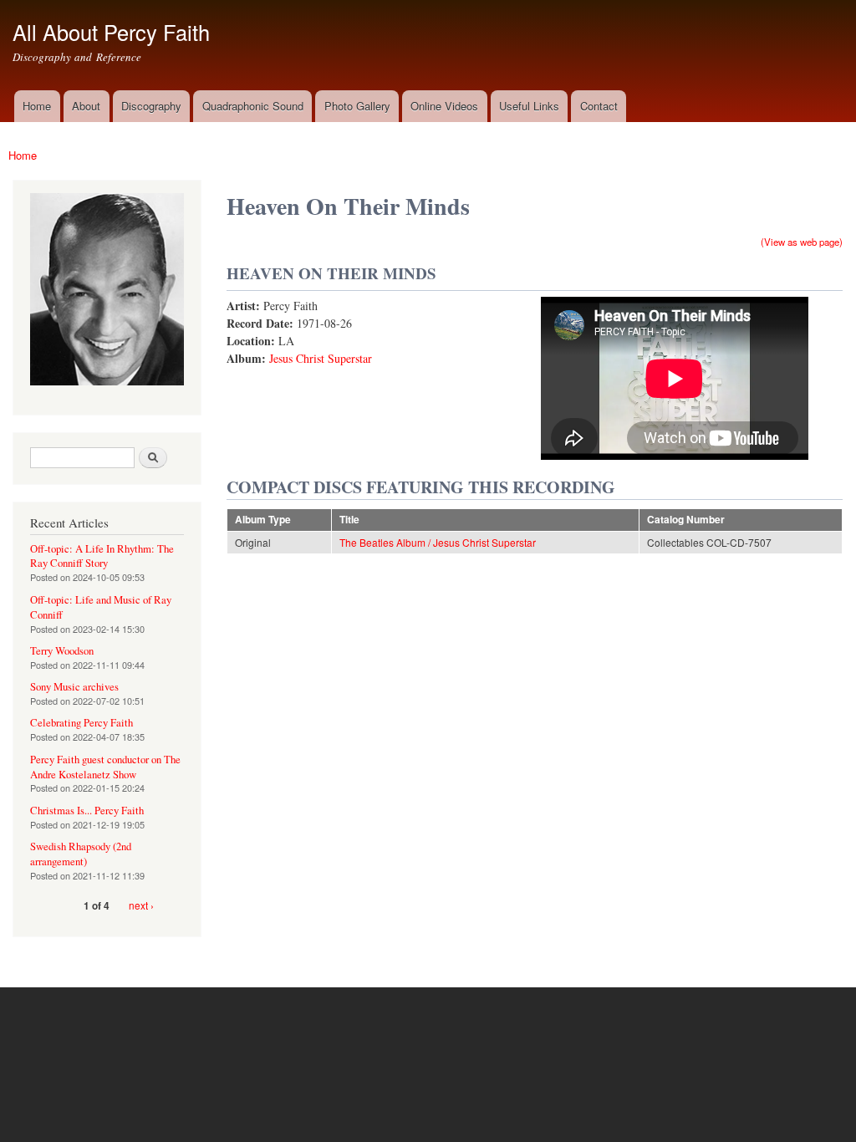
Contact (599, 106)
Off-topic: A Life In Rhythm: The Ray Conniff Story (102, 556)
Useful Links (529, 106)
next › (141, 905)
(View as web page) (802, 241)
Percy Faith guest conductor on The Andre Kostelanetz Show (105, 767)
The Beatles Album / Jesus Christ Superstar (437, 542)
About (86, 106)
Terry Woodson (62, 651)
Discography (151, 106)
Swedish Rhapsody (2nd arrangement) (80, 854)
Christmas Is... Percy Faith (87, 810)
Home (37, 106)
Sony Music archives (74, 687)
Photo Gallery (357, 106)
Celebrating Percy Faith (81, 723)
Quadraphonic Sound (252, 106)
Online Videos (444, 106)
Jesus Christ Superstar (320, 358)
